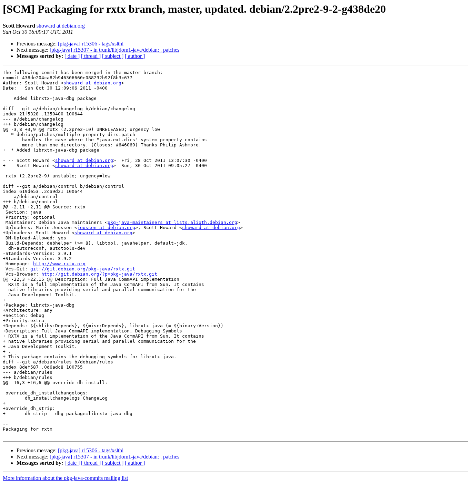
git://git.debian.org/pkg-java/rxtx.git (82, 268)
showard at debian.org (61, 26)
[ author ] (135, 56)
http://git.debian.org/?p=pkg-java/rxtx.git (99, 274)
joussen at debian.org (106, 227)
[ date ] (72, 56)
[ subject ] (112, 56)
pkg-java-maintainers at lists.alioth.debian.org (172, 222)
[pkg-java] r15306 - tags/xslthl (90, 44)
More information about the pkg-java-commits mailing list (65, 478)
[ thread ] (91, 56)
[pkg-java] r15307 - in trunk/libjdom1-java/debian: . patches (114, 50)
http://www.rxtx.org (59, 263)
